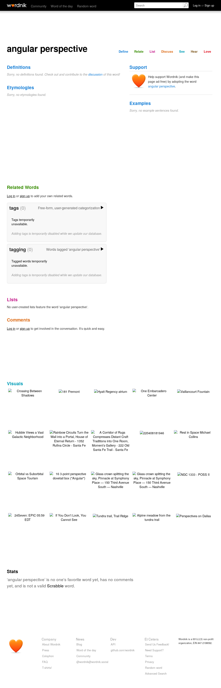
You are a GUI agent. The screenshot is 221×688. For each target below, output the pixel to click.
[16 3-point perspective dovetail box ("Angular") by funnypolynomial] (69, 475)
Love (207, 51)
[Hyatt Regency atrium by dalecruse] (110, 391)
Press (45, 650)
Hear (194, 51)
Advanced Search (156, 673)
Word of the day (62, 6)
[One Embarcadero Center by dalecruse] (152, 392)
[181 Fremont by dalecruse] (69, 391)
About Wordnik (51, 644)
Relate (139, 51)
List (152, 51)
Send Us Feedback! (157, 644)
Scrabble (55, 585)
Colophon (48, 656)
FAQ (45, 662)
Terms (149, 656)
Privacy (149, 662)
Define (123, 51)
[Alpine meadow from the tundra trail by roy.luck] (152, 517)
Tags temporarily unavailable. (22, 221)
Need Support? (154, 650)
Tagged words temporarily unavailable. (29, 263)
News (80, 639)
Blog (79, 644)
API (113, 644)
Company (49, 639)
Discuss (167, 51)
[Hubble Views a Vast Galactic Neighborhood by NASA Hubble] (27, 434)
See (182, 51)
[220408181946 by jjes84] (152, 432)
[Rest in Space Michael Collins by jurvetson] (193, 434)
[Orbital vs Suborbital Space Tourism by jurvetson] (27, 475)
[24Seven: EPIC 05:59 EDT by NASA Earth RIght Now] (27, 517)
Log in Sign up (203, 5)
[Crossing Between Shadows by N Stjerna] (27, 392)
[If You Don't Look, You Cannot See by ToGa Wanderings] (69, 517)
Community (38, 6)
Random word (86, 6)
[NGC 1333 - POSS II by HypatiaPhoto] (193, 474)
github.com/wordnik (122, 650)
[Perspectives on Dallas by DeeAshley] (193, 515)
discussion (95, 74)
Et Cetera (152, 639)
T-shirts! (47, 668)
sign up (25, 195)
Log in (11, 195)
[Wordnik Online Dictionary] (17, 5)
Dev (113, 639)
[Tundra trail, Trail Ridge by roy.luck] (110, 515)
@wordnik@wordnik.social (92, 662)
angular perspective (161, 86)
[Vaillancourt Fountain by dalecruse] (193, 391)
